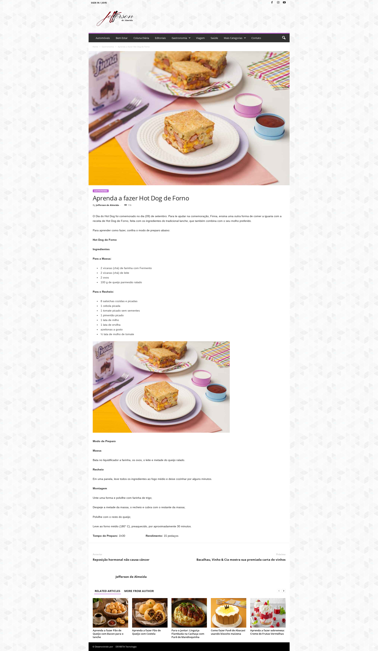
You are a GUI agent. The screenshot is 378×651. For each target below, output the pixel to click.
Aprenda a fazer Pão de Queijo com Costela (146, 632)
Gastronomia (179, 38)
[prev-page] (279, 591)
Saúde (214, 38)
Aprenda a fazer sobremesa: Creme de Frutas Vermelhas (267, 632)
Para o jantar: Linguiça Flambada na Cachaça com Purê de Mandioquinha (187, 634)
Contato (256, 38)
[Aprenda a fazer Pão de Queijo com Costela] (150, 613)
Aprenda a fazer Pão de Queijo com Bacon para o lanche (108, 634)
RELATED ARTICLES (107, 591)
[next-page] (284, 591)
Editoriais (160, 38)
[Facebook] (272, 2)
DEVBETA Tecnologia (126, 646)
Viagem (200, 38)
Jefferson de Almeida (107, 205)
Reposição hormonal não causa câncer (121, 560)
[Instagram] (278, 2)
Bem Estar (122, 38)
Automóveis (103, 38)
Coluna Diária (141, 38)
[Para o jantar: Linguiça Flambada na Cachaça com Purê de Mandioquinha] (189, 613)
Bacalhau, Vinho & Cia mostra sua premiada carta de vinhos (240, 560)
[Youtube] (284, 2)
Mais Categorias (233, 38)
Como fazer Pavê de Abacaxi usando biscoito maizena (228, 632)
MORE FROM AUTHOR (139, 591)
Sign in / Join (99, 2)
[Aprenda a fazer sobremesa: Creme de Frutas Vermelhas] (268, 613)
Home (95, 46)
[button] (283, 38)
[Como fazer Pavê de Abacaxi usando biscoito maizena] (228, 613)
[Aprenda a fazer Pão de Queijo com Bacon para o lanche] (110, 613)
